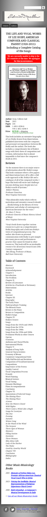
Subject (6, 26)
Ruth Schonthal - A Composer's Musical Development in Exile (23, 491)
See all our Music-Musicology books (22, 496)
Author (14, 26)
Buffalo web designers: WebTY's (32, 512)
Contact (18, 508)
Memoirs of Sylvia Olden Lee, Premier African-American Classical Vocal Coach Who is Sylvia (26, 475)
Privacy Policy (25, 508)
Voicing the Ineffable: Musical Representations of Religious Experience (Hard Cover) (23, 484)
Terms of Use (34, 508)
